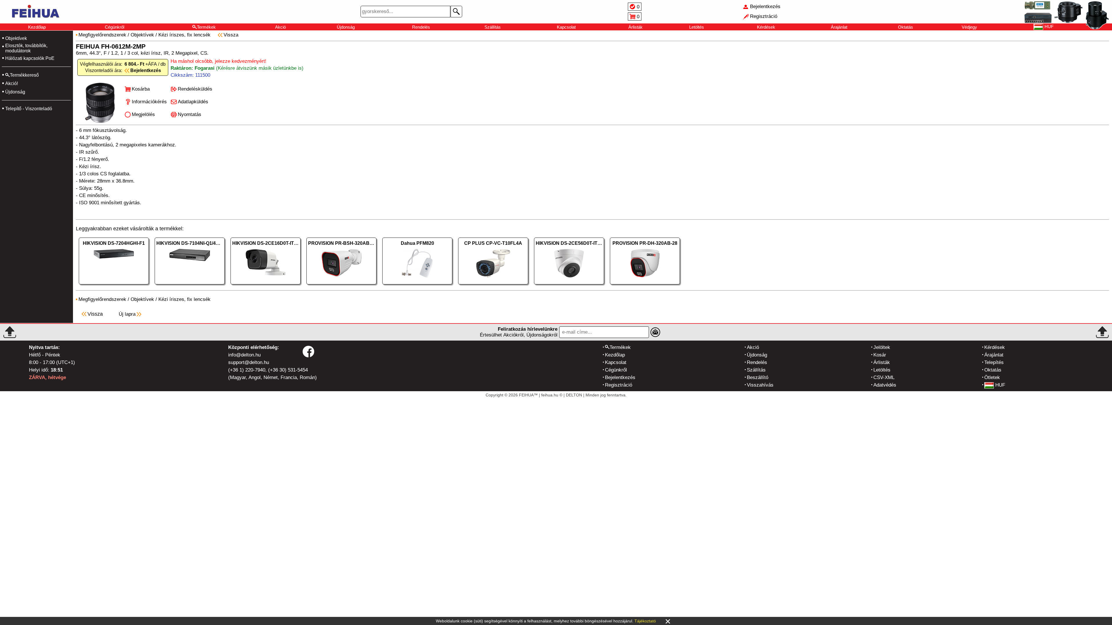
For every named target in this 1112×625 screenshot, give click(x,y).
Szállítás (492, 27)
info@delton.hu (244, 355)
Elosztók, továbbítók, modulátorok (26, 48)
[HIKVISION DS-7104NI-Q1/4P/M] (190, 285)
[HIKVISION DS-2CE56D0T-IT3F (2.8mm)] (569, 285)
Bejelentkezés (620, 377)
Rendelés (421, 27)
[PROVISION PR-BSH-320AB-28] (341, 285)
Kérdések (766, 27)
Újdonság (346, 27)
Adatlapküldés (193, 101)
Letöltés (696, 27)
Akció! (11, 83)
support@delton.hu (248, 362)
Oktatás (905, 27)
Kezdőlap (37, 27)
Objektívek (16, 38)
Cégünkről (114, 27)
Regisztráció (618, 385)
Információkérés (149, 101)
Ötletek (992, 377)
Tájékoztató (645, 621)
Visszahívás (760, 385)
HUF (1000, 385)
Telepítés (994, 362)
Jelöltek (881, 347)
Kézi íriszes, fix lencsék (184, 35)
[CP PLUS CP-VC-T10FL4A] (493, 285)
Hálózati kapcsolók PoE (29, 58)
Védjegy (969, 27)
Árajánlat (839, 27)
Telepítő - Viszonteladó (28, 108)
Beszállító (757, 377)
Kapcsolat (566, 27)
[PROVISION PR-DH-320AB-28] (645, 285)
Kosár (879, 355)
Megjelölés (143, 114)
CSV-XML (884, 377)
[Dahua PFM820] (417, 285)
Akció (280, 27)
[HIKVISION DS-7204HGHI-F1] (114, 285)
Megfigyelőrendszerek (102, 35)
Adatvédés (884, 385)
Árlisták (635, 27)
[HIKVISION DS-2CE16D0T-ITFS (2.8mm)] (265, 285)
